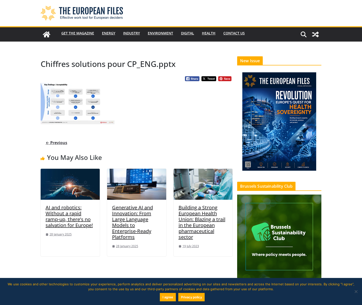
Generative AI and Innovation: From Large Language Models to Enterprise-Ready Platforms (132, 222)
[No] (355, 291)
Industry (131, 33)
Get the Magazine (77, 33)
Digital (187, 33)
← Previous (56, 142)
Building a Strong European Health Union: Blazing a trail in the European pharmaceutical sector (202, 222)
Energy (108, 33)
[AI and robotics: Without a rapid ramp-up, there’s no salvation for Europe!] (70, 184)
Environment (160, 33)
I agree (168, 297)
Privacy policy (191, 297)
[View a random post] (315, 34)
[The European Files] (46, 34)
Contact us (234, 33)
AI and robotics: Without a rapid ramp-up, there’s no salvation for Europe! (69, 216)
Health (208, 33)
